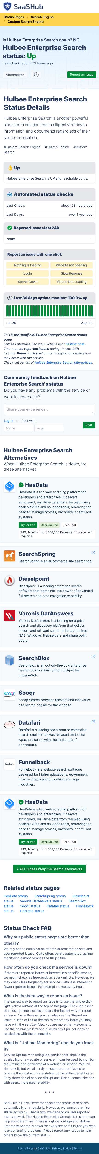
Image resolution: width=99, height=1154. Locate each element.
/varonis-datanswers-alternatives (29, 609)
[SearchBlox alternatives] (9, 660)
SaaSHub (44, 1148)
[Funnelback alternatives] (9, 764)
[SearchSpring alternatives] (9, 555)
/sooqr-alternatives (18, 688)
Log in (9, 421)
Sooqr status (30, 906)
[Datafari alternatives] (9, 724)
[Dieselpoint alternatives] (9, 580)
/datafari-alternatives (20, 718)
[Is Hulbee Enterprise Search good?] (36, 74)
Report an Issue (81, 74)
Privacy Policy (61, 1148)
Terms (77, 1148)
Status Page (25, 1148)
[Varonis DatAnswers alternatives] (9, 615)
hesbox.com (75, 344)
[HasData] (9, 486)
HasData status (16, 896)
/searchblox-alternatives (23, 653)
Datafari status (58, 906)
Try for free (27, 525)
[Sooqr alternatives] (9, 694)
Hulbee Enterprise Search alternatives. (64, 362)
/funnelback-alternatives (22, 757)
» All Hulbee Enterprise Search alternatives (49, 869)
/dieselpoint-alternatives (22, 574)
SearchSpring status (50, 896)
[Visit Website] (93, 553)
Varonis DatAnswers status (41, 901)
